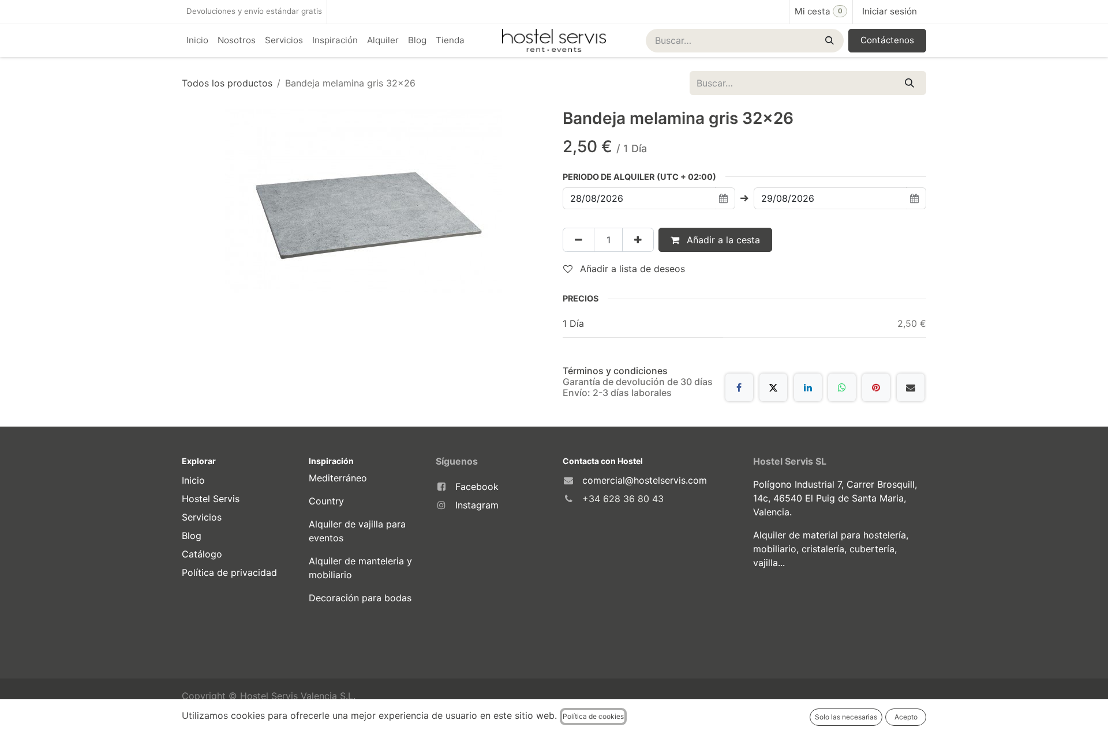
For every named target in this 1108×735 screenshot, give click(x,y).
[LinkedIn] (808, 387)
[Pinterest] (876, 387)
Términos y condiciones (615, 370)
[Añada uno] (638, 240)
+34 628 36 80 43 (623, 498)
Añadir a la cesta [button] (722, 240)
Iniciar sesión (889, 11)
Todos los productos (227, 83)
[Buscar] (828, 40)
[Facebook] (739, 387)
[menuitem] (197, 40)
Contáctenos (887, 40)
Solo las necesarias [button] (846, 717)
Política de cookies (593, 716)
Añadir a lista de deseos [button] (631, 268)
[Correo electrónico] (910, 387)
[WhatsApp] (842, 387)
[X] (773, 387)
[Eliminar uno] (578, 240)
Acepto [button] (906, 717)
